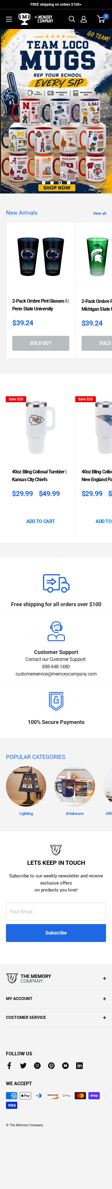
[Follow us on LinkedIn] (79, 1065)
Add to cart (40, 521)
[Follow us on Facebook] (9, 1065)
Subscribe (56, 933)
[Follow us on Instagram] (37, 1065)
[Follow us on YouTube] (65, 1065)
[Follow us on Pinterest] (51, 1065)
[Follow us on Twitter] (23, 1065)
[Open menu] (9, 19)
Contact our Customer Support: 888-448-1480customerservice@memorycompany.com (56, 666)
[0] (101, 19)
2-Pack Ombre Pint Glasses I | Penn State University (40, 305)
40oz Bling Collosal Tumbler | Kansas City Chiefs (39, 475)
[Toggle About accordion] (56, 978)
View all (99, 213)
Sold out (40, 343)
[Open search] (72, 19)
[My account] (84, 19)
